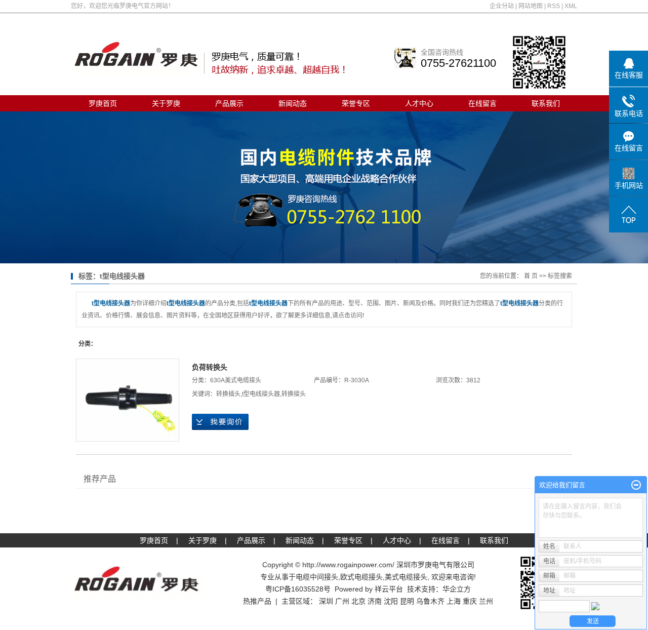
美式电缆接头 (406, 577)
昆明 (407, 601)
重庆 (470, 601)
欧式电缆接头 (361, 577)
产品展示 (229, 103)
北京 (358, 601)
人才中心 (419, 103)
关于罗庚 (166, 103)
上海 (454, 601)
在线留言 (482, 103)
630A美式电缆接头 (235, 380)
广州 (342, 601)
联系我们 (546, 103)
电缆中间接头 (317, 577)
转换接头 (293, 394)
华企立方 (456, 589)
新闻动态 (292, 103)
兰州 (486, 601)
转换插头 (228, 394)
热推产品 (257, 601)
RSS (553, 6)
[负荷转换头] (127, 400)
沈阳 (391, 601)
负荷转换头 (209, 367)
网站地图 (530, 6)
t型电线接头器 (261, 394)
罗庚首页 (103, 103)
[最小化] (636, 485)
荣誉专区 (356, 103)
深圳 (326, 601)
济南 (375, 601)
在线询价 (220, 422)
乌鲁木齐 (430, 601)
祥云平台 (389, 589)
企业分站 (502, 6)
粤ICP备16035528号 (298, 589)
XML (570, 6)
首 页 (531, 276)
